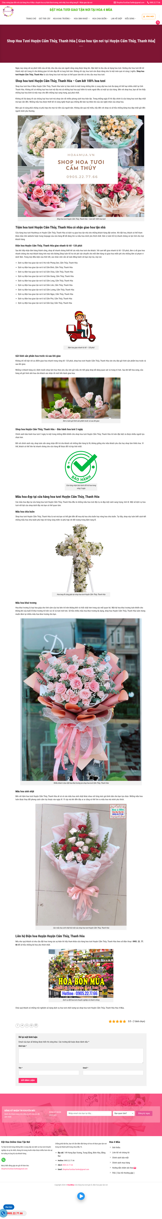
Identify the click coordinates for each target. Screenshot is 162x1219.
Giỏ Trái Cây (44, 18)
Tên (20, 1068)
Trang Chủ (31, 18)
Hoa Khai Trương (61, 18)
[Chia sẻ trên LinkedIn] (36, 1025)
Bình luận (23, 1046)
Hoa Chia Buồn (99, 18)
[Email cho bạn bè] (27, 1026)
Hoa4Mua (70, 1185)
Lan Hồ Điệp (116, 18)
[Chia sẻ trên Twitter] (22, 1026)
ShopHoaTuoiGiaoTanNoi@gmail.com (14, 1169)
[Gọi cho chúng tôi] (3, 1160)
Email (85, 1068)
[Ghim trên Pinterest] (31, 1026)
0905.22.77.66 (68, 1165)
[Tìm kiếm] (158, 22)
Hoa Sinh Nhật (81, 18)
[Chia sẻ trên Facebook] (18, 1026)
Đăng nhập (150, 16)
